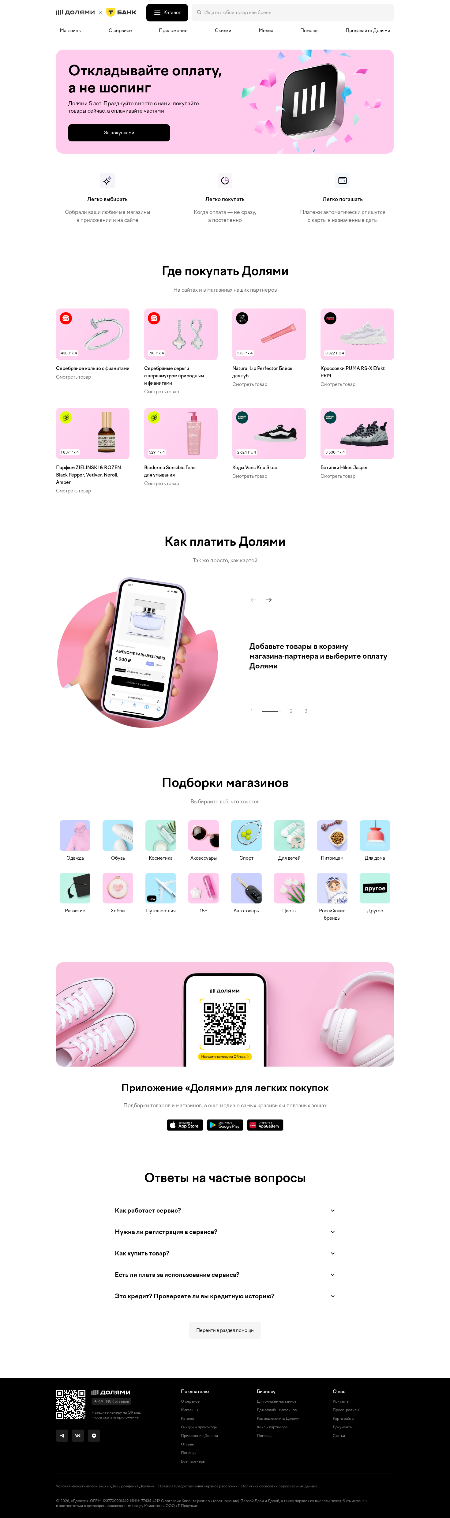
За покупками (119, 133)
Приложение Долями (199, 1436)
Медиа (266, 30)
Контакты (341, 1401)
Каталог (188, 1418)
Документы (342, 1427)
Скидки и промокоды (199, 1427)
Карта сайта (343, 1418)
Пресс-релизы (346, 1410)
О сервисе (190, 1401)
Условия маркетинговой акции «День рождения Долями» (105, 1486)
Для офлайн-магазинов (277, 1410)
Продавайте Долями (368, 30)
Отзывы (187, 1444)
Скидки (223, 30)
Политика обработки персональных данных (279, 1486)
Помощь (309, 30)
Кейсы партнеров (272, 1427)
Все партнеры (193, 1461)
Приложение (173, 30)
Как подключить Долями (278, 1418)
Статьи (339, 1436)
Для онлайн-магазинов (276, 1401)
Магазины (70, 30)
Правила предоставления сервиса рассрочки (198, 1486)
